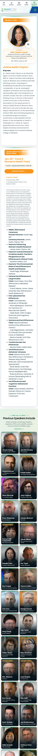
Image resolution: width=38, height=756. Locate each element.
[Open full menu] (35, 10)
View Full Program (18, 171)
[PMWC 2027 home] (11, 10)
